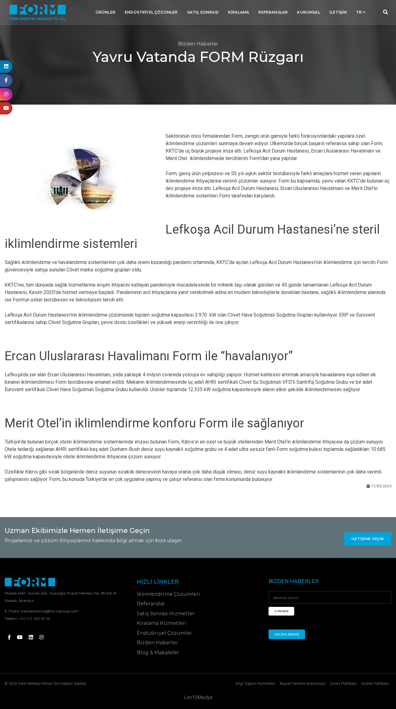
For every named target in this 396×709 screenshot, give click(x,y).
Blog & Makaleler (158, 652)
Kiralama (238, 12)
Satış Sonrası (203, 12)
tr (359, 12)
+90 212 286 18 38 (34, 618)
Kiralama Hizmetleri (162, 623)
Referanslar (273, 12)
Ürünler (105, 12)
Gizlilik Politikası (375, 683)
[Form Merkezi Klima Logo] (30, 582)
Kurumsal (308, 12)
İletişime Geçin (367, 539)
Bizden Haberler (157, 643)
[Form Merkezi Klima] (37, 12)
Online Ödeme (286, 634)
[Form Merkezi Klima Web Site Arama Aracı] (385, 12)
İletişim (338, 12)
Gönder (281, 611)
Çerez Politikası (343, 683)
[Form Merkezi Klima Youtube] (20, 637)
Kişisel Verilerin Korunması (302, 683)
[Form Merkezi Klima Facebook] (9, 637)
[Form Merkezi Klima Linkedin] (31, 637)
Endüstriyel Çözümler (151, 12)
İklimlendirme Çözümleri (168, 594)
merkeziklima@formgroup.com (50, 611)
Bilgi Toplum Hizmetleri (255, 683)
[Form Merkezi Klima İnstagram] (41, 637)
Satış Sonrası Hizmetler (166, 613)
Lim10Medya (198, 697)
